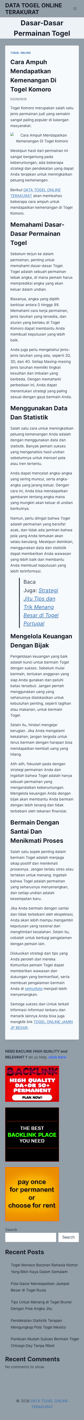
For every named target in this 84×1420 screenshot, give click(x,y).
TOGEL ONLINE (20, 52)
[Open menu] (75, 8)
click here (57, 1057)
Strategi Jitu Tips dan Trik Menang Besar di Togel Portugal (41, 607)
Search (11, 1230)
